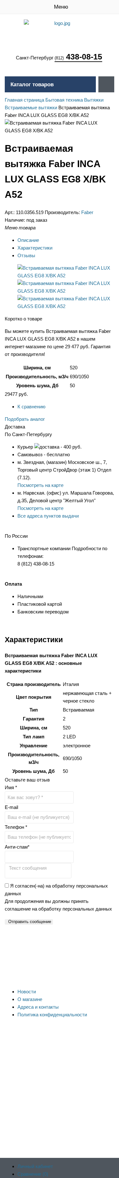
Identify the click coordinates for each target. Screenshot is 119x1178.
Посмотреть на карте (40, 485)
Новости (26, 991)
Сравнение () (32, 1174)
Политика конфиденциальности (52, 1014)
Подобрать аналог (25, 419)
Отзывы (26, 255)
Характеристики (34, 247)
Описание (28, 240)
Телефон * (16, 827)
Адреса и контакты (38, 1007)
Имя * (11, 787)
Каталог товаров (32, 84)
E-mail (11, 807)
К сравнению (31, 406)
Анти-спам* (17, 847)
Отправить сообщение (29, 921)
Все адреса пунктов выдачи (48, 516)
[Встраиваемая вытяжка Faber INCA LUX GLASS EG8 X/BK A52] (65, 275)
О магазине (29, 999)
